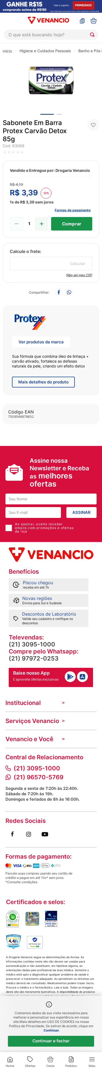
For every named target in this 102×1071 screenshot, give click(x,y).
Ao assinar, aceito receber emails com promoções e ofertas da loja (44, 528)
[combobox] (51, 34)
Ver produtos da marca (41, 341)
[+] (41, 224)
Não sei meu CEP (79, 275)
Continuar (51, 1030)
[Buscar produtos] (93, 34)
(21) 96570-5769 (38, 777)
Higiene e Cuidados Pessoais (45, 50)
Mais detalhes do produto (43, 382)
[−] (16, 224)
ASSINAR (81, 512)
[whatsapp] (69, 292)
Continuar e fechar (51, 1040)
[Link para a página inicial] (7, 50)
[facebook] (59, 292)
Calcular (77, 263)
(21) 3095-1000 (32, 644)
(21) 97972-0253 (33, 658)
